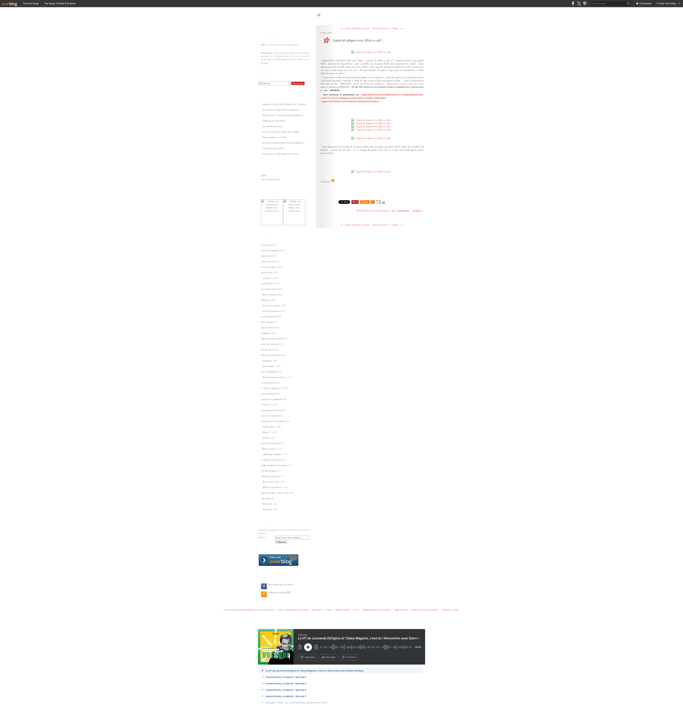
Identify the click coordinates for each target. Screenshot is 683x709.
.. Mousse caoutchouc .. (272, 487)
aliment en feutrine (270, 476)
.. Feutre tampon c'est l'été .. (274, 137)
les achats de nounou (271, 410)
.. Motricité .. (267, 503)
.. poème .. (266, 437)
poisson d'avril (268, 393)
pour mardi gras (269, 316)
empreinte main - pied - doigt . (275, 492)
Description (267, 52)
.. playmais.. (266, 360)
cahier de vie (267, 261)
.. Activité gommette (270, 311)
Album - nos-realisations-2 (272, 209)
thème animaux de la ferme (274, 465)
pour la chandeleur (270, 443)
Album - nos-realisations (294, 209)
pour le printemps (269, 250)
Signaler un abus (342, 609)
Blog (263, 44)
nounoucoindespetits (245, 609)
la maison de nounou (271, 459)
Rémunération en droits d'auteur (377, 609)
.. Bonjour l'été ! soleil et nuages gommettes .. (282, 115)
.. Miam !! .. (266, 432)
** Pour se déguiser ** (272, 388)
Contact (265, 63)
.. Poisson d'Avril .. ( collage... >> (387, 28)
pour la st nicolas (269, 344)
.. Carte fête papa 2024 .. (273, 148)
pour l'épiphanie (269, 371)
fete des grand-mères (271, 355)
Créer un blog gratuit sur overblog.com (278, 560)
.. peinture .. (266, 278)
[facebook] (573, 3)
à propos (351, 657)
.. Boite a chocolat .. (270, 481)
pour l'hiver (266, 272)
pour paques (267, 283)
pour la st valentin (270, 415)
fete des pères (267, 349)
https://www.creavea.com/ (400, 83)
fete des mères (267, 327)
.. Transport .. (267, 509)
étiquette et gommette (271, 399)
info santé (266, 498)
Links (263, 175)
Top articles (317, 609)
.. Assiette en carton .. (271, 305)
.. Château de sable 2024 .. (274, 120)
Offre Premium (401, 609)
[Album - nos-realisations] (294, 204)
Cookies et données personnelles (424, 609)
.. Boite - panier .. (269, 448)
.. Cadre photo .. (269, 426)
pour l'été (265, 255)
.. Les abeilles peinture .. (272, 126)
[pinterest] (585, 3)
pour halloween (268, 289)
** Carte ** (267, 404)
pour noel (266, 244)
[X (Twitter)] (579, 3)
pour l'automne (268, 266)
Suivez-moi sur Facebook (280, 584)
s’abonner (310, 657)
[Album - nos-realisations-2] (272, 204)
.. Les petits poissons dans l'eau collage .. (280, 131)
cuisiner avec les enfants (273, 421)
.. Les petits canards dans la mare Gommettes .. (283, 142)
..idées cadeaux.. (269, 294)
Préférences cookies (450, 609)
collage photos (268, 382)
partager (330, 657)
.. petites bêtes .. (268, 366)
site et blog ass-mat (270, 179)
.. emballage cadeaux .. (272, 454)
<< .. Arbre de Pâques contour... (355, 28)
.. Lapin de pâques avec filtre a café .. (357, 40)
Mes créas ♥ (267, 322)
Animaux (265, 300)
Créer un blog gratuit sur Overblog (293, 609)
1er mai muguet (268, 470)
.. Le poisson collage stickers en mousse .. (280, 109)
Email (261, 537)
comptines (266, 333)
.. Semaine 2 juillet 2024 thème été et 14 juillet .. (284, 104)
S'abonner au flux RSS (279, 592)
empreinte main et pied (272, 338)
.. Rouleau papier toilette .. (274, 377)
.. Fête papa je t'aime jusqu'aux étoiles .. (280, 153)
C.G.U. (357, 609)
